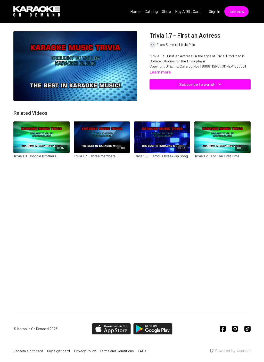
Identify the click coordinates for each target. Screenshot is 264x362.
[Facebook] (223, 329)
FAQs (142, 351)
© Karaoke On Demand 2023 (35, 329)
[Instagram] (235, 329)
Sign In (214, 11)
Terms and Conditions (117, 351)
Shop (166, 11)
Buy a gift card (58, 351)
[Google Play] (153, 329)
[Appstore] (111, 329)
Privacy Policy (85, 351)
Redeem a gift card (28, 351)
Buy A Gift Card (188, 11)
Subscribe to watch (197, 84)
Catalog (151, 11)
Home (135, 11)
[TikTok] (247, 329)
